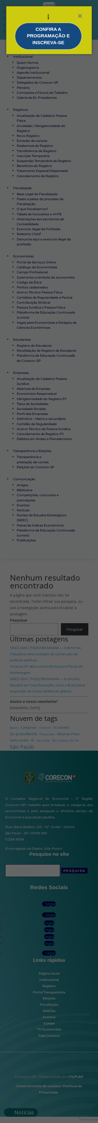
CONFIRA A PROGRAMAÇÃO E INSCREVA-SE (48, 36)
